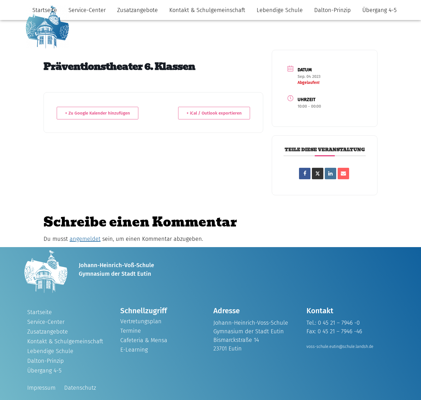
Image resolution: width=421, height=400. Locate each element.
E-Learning (134, 349)
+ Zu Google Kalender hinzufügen (97, 113)
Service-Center (87, 10)
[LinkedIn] (330, 173)
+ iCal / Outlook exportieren (214, 113)
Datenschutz (80, 387)
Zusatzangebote (137, 10)
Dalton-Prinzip (332, 10)
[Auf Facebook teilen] (304, 173)
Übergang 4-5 (379, 10)
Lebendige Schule (280, 10)
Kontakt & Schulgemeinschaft (207, 10)
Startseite (44, 10)
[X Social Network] (317, 173)
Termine (130, 330)
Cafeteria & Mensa (143, 340)
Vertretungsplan (141, 321)
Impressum (41, 387)
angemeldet (85, 238)
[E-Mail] (343, 173)
